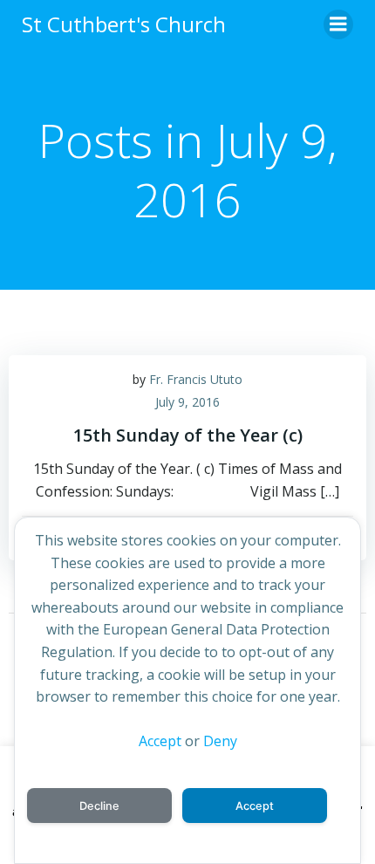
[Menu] (338, 24)
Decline (99, 806)
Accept (160, 741)
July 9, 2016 (187, 402)
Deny (220, 741)
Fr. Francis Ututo (195, 379)
